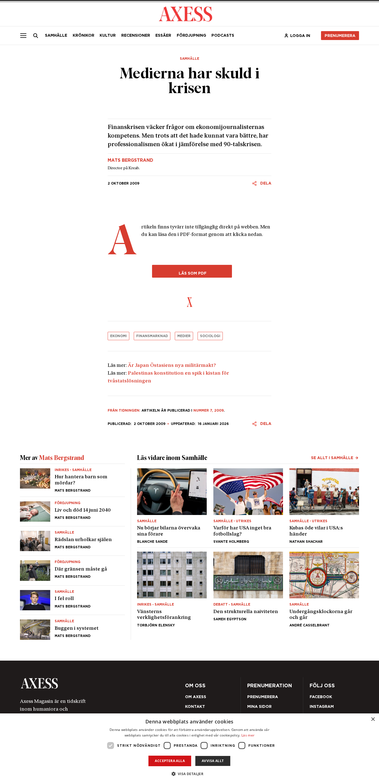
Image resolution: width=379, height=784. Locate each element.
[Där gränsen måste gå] (72, 570)
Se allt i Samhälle (332, 458)
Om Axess (195, 697)
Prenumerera (340, 35)
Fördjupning (191, 35)
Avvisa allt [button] (213, 760)
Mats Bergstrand (130, 160)
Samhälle (56, 35)
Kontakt (195, 706)
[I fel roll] (72, 600)
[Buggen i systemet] (72, 627)
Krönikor (83, 35)
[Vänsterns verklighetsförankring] (172, 589)
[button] (190, 773)
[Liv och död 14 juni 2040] (72, 511)
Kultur (108, 35)
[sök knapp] (36, 36)
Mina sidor (259, 706)
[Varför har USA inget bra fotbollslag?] (248, 505)
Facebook (321, 697)
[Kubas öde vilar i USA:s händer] (324, 505)
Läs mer (247, 735)
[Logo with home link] (87, 683)
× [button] (373, 719)
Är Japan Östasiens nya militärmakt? (172, 365)
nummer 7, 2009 (208, 410)
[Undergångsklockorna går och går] (324, 589)
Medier (184, 336)
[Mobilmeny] (23, 35)
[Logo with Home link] (186, 13)
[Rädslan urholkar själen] (72, 541)
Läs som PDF (192, 273)
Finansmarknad (152, 336)
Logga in (300, 35)
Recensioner (135, 35)
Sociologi (210, 336)
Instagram (322, 706)
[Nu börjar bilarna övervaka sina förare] (172, 505)
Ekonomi (118, 336)
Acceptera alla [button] (170, 760)
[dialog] (189, 748)
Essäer (163, 35)
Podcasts (222, 35)
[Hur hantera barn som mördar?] (72, 482)
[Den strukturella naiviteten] (248, 589)
